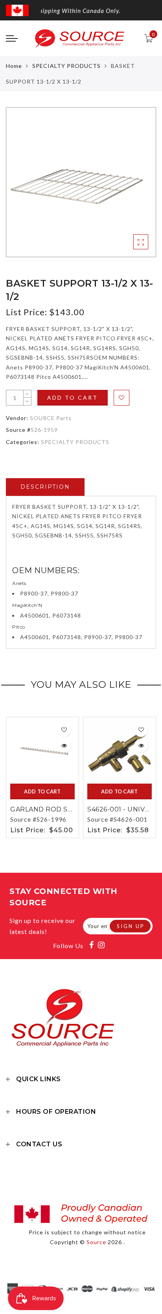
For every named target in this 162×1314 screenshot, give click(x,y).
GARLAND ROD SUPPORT (54, 809)
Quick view (64, 746)
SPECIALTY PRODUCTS (66, 65)
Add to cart (72, 397)
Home (14, 65)
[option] (81, 182)
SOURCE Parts (51, 418)
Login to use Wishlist (121, 398)
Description (45, 486)
